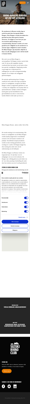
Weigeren (15, 230)
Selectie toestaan (15, 226)
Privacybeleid (7, 398)
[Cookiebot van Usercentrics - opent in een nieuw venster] (22, 173)
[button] (28, 2)
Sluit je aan (7, 371)
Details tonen (22, 217)
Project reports (15, 11)
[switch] (26, 202)
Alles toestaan (15, 221)
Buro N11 (23, 398)
